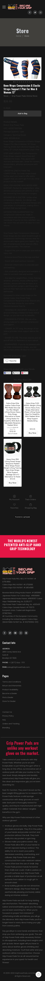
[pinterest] (26, 633)
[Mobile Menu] (4, 7)
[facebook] (30, 12)
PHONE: (5, 662)
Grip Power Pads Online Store (24, 96)
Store (6, 96)
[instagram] (40, 12)
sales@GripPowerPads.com (18, 667)
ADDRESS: (6, 648)
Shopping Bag (31, 508)
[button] (12, 360)
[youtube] (15, 633)
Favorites (14, 508)
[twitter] (35, 12)
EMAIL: (4, 667)
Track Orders (30, 499)
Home (18, 36)
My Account (14, 499)
